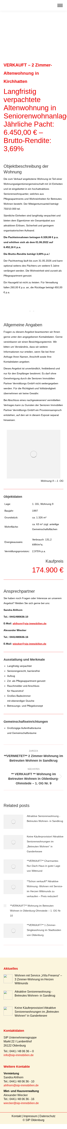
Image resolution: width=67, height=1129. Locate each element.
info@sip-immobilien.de (19, 1055)
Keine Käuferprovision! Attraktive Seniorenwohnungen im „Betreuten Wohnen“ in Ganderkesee (45, 844)
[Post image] (13, 822)
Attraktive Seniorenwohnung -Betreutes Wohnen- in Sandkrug (45, 818)
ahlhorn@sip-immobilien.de (29, 623)
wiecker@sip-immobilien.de (29, 643)
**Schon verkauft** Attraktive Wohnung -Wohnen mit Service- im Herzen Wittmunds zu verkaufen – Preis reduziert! (45, 889)
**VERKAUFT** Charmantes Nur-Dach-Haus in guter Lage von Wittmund (43, 866)
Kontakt (16, 1116)
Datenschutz (47, 1116)
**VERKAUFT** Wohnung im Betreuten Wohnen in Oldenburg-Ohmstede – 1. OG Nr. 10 (35, 910)
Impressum (30, 1116)
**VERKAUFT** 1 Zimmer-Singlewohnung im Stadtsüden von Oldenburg (44, 930)
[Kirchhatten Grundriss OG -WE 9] (33, 454)
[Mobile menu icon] (60, 5)
